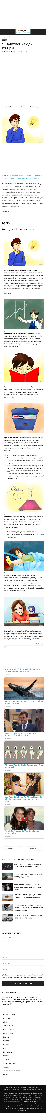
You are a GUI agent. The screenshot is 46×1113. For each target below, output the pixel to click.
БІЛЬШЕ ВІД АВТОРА (26, 859)
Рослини (6, 1056)
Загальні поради (18, 175)
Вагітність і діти (9, 1014)
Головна (9, 1087)
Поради (11, 37)
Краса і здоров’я (33, 1087)
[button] (3, 32)
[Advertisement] (23, 14)
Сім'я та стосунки (9, 1063)
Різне (5, 1048)
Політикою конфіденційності (26, 1106)
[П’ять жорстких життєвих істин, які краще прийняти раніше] (7, 918)
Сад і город (7, 1059)
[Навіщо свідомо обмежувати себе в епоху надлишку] (7, 876)
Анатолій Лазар (9, 51)
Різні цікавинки (8, 1052)
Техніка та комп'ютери (11, 1071)
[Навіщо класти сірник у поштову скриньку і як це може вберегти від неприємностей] (7, 907)
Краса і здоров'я (9, 1029)
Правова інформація (29, 1089)
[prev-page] (21, 925)
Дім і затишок (8, 1026)
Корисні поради (33, 178)
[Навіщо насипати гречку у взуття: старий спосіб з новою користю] (7, 897)
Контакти (40, 1089)
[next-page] (24, 925)
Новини (6, 1037)
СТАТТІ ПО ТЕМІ (9, 859)
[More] (40, 107)
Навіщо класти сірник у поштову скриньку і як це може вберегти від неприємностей (28, 907)
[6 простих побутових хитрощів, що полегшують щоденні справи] (7, 866)
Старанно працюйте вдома (16, 178)
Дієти (5, 1022)
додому (4, 37)
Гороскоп (6, 1018)
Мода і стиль (8, 1033)
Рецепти (6, 1044)
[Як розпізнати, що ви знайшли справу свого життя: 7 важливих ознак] (7, 887)
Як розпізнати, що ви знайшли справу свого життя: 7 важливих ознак (27, 886)
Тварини (6, 1067)
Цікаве (5, 1075)
